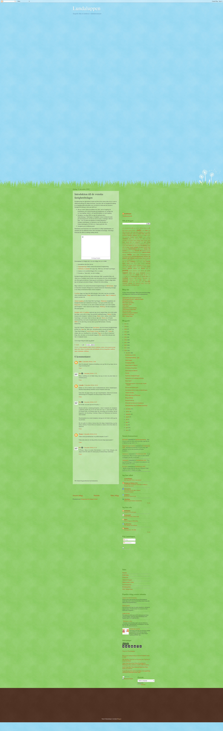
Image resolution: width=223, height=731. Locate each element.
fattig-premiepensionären (128, 446)
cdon (133, 238)
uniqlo (149, 280)
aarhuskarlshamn (127, 228)
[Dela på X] (90, 345)
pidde (80, 361)
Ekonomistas (127, 489)
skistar (140, 276)
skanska (133, 276)
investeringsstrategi (137, 256)
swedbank (125, 278)
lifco (143, 260)
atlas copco (133, 232)
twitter (140, 280)
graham (136, 247)
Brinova (104, 318)
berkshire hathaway (132, 235)
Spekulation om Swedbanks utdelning (134, 378)
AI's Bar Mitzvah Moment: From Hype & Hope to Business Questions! (135, 485)
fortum (130, 245)
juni (127, 422)
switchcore (131, 278)
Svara (80, 368)
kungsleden (107, 349)
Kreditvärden (127, 524)
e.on (142, 242)
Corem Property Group (92, 331)
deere (123, 242)
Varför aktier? (125, 306)
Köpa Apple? (128, 381)
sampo (137, 275)
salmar (133, 274)
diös (79, 349)
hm (141, 251)
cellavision (137, 238)
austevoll (145, 232)
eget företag (147, 242)
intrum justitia (136, 254)
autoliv (148, 232)
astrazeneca (127, 232)
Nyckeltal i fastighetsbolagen (132, 375)
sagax (76, 351)
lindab (146, 260)
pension (143, 268)
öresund (137, 285)
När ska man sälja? (126, 311)
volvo (143, 281)
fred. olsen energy (136, 245)
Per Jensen (124, 466)
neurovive (144, 265)
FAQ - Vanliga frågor (127, 316)
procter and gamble (145, 270)
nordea (130, 266)
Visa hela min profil (127, 216)
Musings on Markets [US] (130, 483)
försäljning (144, 245)
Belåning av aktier (127, 621)
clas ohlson (142, 238)
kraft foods (124, 260)
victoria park (132, 281)
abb (132, 228)
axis (137, 233)
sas (144, 274)
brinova (93, 347)
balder (89, 347)
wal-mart (147, 281)
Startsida (97, 495)
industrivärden (146, 252)
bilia (138, 235)
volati (139, 281)
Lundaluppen (86, 8)
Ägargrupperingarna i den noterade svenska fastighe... (135, 384)
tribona (136, 280)
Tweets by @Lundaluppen (128, 651)
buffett (140, 237)
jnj (149, 256)
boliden (148, 235)
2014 (125, 340)
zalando (124, 285)
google (131, 247)
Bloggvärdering (129, 398)
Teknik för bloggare (127, 580)
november (128, 409)
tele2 (135, 278)
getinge (128, 247)
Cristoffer (81, 385)
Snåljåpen (127, 495)
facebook (141, 243)
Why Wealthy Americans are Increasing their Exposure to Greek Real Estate (136, 660)
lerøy (141, 260)
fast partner (87, 349)
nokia (126, 266)
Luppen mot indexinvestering (129, 307)
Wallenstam (104, 301)
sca (146, 274)
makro (124, 263)
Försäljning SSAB (129, 363)
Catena (110, 331)
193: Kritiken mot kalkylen (130, 525)
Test (80, 373)
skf (138, 276)
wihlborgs (86, 351)
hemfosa (141, 249)
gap (125, 247)
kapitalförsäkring (138, 258)
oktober (128, 411)
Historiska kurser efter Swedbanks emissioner (136, 405)
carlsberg (148, 237)
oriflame (135, 268)
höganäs (135, 252)
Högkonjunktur (126, 605)
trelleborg (131, 280)
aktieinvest (146, 228)
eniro (128, 243)
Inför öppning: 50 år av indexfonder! (132, 480)
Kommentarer (128, 542)
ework (134, 243)
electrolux (124, 243)
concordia (124, 240)
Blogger (119, 719)
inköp (129, 254)
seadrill (123, 276)
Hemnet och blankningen (130, 512)
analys (139, 230)
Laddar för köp (126, 613)
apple (146, 230)
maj (127, 425)
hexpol (133, 250)
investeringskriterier (145, 254)
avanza (124, 233)
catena (102, 347)
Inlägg (126, 539)
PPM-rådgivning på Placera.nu (132, 395)
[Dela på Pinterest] (94, 345)
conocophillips (130, 240)
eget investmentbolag (140, 439)
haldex (126, 249)
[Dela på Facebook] (92, 345)
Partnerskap (125, 577)
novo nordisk (146, 266)
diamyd (127, 242)
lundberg (112, 349)
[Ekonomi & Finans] (127, 678)
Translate (143, 684)
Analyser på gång (129, 392)
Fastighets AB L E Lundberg (82, 312)
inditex (140, 252)
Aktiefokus (127, 499)
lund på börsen (126, 261)
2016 (125, 337)
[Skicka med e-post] (87, 345)
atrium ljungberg (83, 347)
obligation (124, 268)
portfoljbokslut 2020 (141, 454)
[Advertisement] (95, 489)
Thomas (81, 434)
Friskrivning (125, 575)
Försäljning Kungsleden (131, 368)
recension (142, 273)
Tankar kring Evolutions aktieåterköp (133, 500)
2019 (125, 329)
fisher (127, 245)
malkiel (128, 263)
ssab (147, 276)
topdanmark (125, 280)
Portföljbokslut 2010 (130, 355)
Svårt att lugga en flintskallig (131, 521)
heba (91, 349)
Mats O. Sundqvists (111, 295)
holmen (144, 250)
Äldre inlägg (114, 495)
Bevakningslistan (126, 587)
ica (138, 252)
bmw (145, 235)
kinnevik (145, 258)
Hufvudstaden (109, 286)
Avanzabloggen (128, 478)
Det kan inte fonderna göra (131, 387)
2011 (125, 348)
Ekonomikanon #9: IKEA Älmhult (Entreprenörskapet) (132, 491)
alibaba (126, 230)
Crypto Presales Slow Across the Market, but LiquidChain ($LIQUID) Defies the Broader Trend (136, 671)
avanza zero (129, 233)
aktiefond (141, 228)
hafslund (145, 247)
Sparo (125, 519)
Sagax (82, 329)
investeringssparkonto (127, 256)
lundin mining (139, 261)
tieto (149, 278)
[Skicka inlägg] (83, 344)
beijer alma (144, 233)
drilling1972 (137, 242)
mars (127, 430)
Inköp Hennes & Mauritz (131, 365)
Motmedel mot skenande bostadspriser (134, 403)
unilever (144, 280)
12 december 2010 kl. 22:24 (90, 447)
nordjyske (134, 266)
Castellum (77, 293)
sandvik (141, 274)
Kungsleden (77, 304)
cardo (144, 237)
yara (149, 283)
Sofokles (126, 528)
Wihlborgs (103, 306)
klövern (102, 349)
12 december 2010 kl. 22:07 (90, 402)
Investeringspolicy (126, 584)
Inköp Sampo (128, 360)
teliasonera (145, 278)
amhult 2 (134, 230)
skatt (136, 276)
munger (130, 265)
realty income (136, 273)
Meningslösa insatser (127, 301)
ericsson (131, 243)
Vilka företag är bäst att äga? (129, 309)
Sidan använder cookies (128, 582)
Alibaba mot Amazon (135, 629)
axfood (134, 233)
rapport (125, 272)
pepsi (147, 268)
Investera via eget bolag (128, 314)
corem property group (110, 347)
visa (136, 281)
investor (146, 256)
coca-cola (148, 238)
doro (133, 242)
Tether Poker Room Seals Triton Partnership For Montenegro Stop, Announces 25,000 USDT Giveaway (135, 663)
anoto (143, 230)
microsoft (148, 263)
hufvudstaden (96, 349)
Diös (100, 335)
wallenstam (80, 351)
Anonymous (125, 454)
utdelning (125, 281)
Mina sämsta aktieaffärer (128, 302)
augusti (128, 417)
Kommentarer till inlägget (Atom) (89, 499)
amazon (130, 230)
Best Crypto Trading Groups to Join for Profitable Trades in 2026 (136, 656)
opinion (130, 268)
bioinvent (142, 235)
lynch (144, 261)
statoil (149, 276)
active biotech (136, 228)
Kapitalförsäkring (129, 400)
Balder (99, 316)
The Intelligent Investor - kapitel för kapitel (132, 299)
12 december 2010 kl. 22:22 (90, 434)
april (127, 427)
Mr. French (125, 439)
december (128, 353)
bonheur (132, 237)
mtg (127, 265)
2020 (125, 326)
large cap (135, 260)
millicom (124, 265)
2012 (125, 345)
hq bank (148, 250)
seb (126, 276)
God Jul (127, 373)
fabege (82, 349)
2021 (125, 324)
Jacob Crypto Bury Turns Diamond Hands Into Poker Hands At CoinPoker (135, 667)
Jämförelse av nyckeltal (84, 268)
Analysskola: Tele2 (127, 304)
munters (134, 265)
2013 (125, 342)
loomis (149, 260)
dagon (76, 349)
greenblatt (141, 247)
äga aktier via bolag (130, 285)
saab (128, 274)
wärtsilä (146, 283)
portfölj (125, 270)
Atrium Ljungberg (79, 301)
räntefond (124, 274)
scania (149, 274)
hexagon (129, 250)
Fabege (89, 295)
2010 (125, 350)
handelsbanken (133, 249)
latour (138, 260)
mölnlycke (139, 265)
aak (123, 228)
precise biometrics (133, 270)
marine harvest (133, 263)
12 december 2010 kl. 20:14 (91, 385)
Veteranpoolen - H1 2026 (130, 530)
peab (139, 268)
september (128, 414)
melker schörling (141, 263)
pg (149, 268)
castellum (98, 347)
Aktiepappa (127, 511)
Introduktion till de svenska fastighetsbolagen (136, 390)
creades (145, 240)
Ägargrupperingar (82, 266)
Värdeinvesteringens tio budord (130, 312)
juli (127, 419)
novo (142, 266)
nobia (123, 266)
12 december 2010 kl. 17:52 (90, 373)
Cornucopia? (127, 515)
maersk (148, 262)
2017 (125, 334)
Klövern (109, 314)
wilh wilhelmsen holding (138, 283)
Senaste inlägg (78, 495)
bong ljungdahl (125, 237)
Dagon (99, 333)
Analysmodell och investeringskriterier (131, 297)
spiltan (143, 276)
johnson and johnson (128, 258)
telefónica (140, 278)
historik (137, 251)
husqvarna (130, 252)
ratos (130, 273)
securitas (129, 276)
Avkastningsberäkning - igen (132, 357)
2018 (125, 332)
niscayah (148, 265)
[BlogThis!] (89, 345)
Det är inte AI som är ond (130, 496)
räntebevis (148, 273)
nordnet (138, 266)
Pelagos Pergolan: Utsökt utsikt (131, 516)
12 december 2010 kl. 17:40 (89, 361)
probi (139, 270)
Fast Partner (96, 327)
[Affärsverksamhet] (125, 677)
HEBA (76, 322)
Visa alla (148, 503)
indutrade (124, 254)
